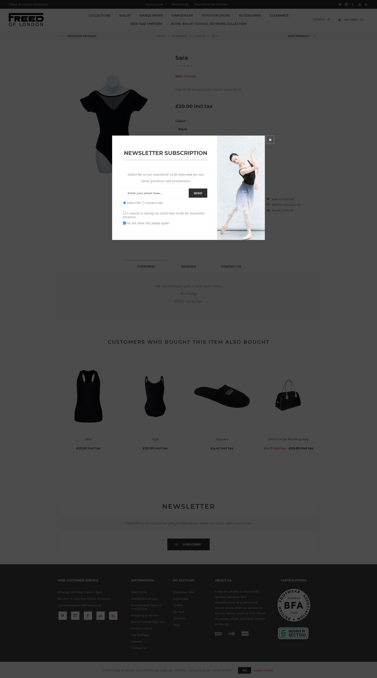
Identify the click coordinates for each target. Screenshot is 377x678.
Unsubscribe (154, 203)
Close (270, 140)
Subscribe (134, 203)
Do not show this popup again (148, 223)
